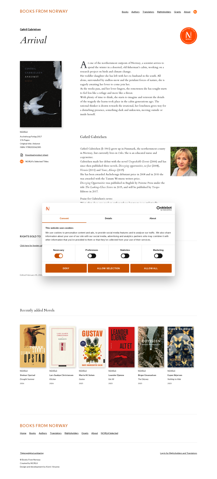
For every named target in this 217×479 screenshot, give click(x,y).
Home (23, 433)
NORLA (34, 463)
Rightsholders (164, 11)
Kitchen (52, 379)
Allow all (151, 268)
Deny (66, 268)
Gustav (82, 379)
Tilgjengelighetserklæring (32, 453)
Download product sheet (36, 155)
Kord (48, 466)
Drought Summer (27, 379)
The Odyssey (143, 379)
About (187, 11)
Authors (135, 11)
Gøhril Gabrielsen (30, 29)
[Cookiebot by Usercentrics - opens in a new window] (159, 208)
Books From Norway (44, 11)
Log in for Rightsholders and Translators (178, 453)
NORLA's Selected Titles (37, 161)
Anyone (55, 466)
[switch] (92, 256)
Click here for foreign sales (32, 245)
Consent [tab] (64, 218)
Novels (24, 132)
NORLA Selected (195, 12)
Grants (177, 11)
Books (125, 11)
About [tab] (153, 218)
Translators (148, 11)
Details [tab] (108, 218)
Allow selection (108, 268)
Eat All (111, 379)
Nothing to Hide (174, 379)
